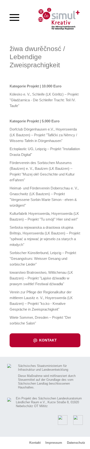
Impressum (53, 442)
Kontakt (47, 340)
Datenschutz (76, 442)
